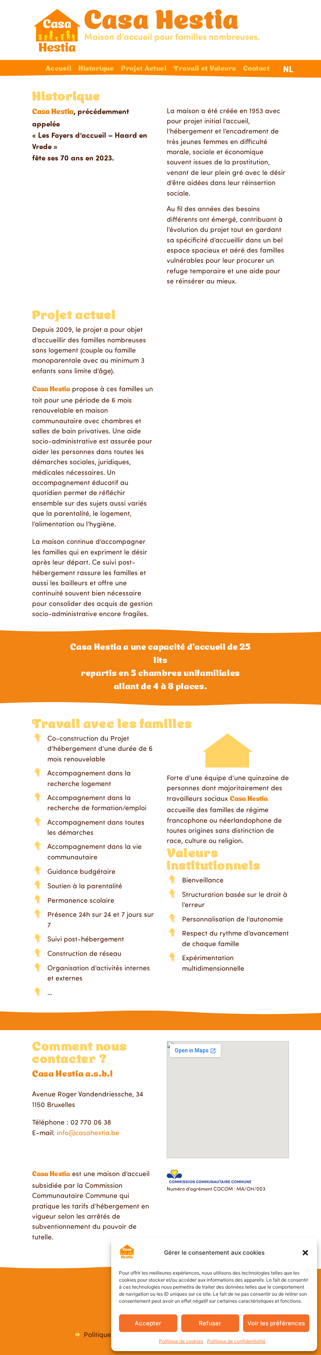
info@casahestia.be (88, 1132)
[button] (305, 1253)
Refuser (210, 1323)
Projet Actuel (143, 69)
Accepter (148, 1323)
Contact (256, 69)
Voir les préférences (276, 1323)
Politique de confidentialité (236, 1341)
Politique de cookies (181, 1341)
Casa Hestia (161, 21)
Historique (96, 69)
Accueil (58, 69)
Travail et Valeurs (204, 69)
